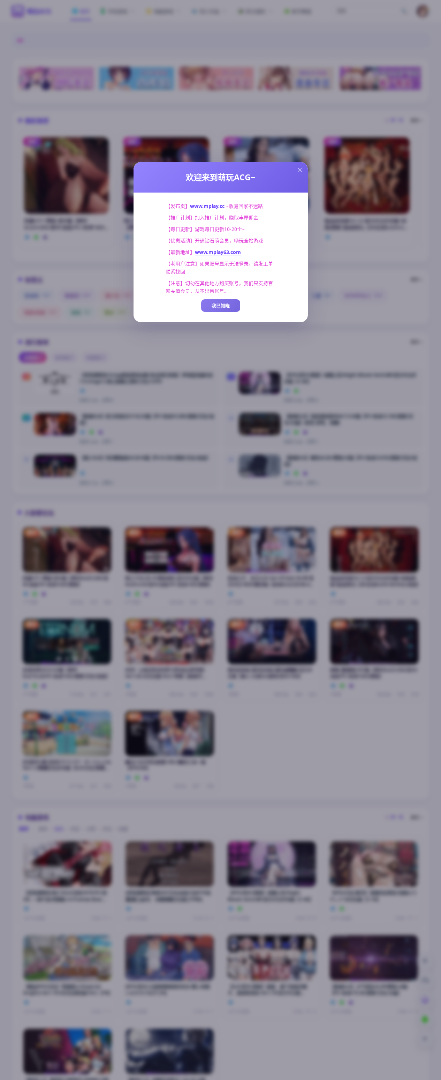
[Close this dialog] (300, 170)
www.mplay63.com (218, 252)
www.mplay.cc (207, 206)
